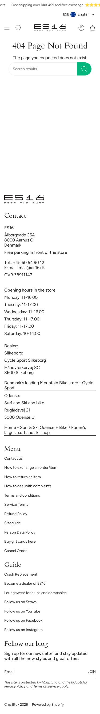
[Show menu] (7, 28)
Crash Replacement (20, 574)
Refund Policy (15, 514)
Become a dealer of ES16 (25, 583)
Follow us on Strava (20, 602)
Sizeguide (12, 523)
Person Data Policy (19, 532)
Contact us (13, 458)
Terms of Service (46, 686)
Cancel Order (15, 551)
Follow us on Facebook (23, 620)
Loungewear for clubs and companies (35, 593)
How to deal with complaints (27, 486)
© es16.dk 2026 (16, 704)
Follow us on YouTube (22, 611)
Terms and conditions (22, 495)
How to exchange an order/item (30, 467)
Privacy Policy (15, 686)
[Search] (84, 68)
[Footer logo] (24, 199)
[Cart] (92, 28)
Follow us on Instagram (23, 630)
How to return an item (22, 477)
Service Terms (16, 504)
